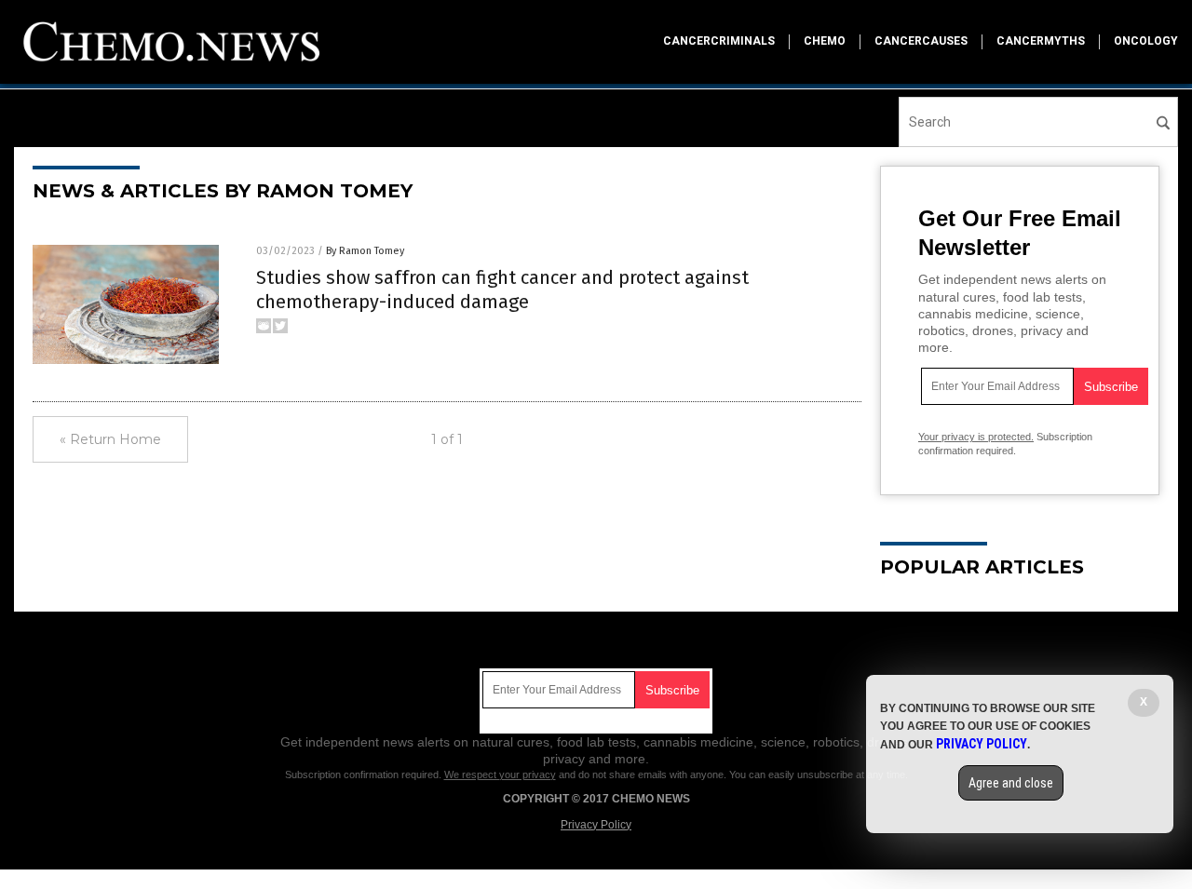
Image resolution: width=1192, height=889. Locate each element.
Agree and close (1010, 782)
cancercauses (921, 40)
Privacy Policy (596, 824)
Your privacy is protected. (976, 436)
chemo (825, 40)
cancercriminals (719, 40)
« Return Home (110, 439)
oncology (1146, 40)
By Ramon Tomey (365, 251)
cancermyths (1040, 40)
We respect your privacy (500, 774)
